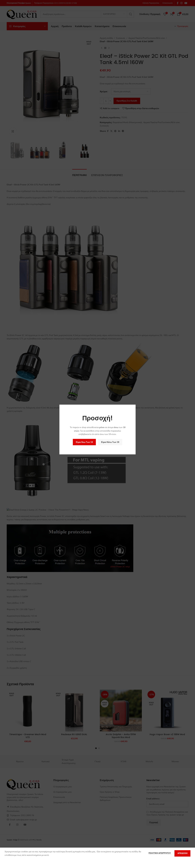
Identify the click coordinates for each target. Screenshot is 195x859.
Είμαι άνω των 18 (84, 442)
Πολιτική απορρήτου (160, 853)
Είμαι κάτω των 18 (110, 442)
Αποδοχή (182, 853)
